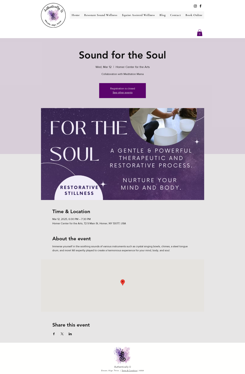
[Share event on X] (62, 334)
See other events (122, 92)
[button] (199, 32)
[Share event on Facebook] (54, 334)
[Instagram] (195, 6)
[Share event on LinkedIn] (70, 334)
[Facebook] (200, 6)
